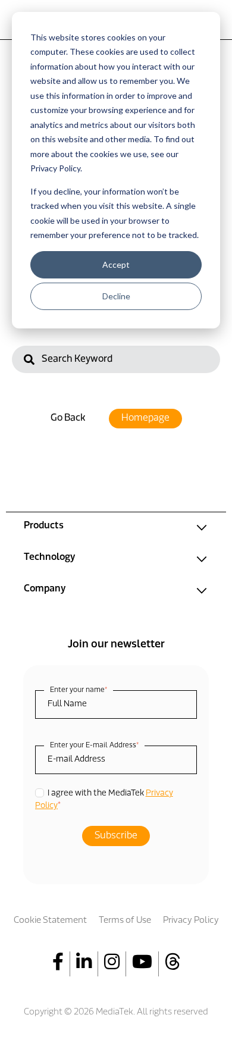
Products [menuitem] (44, 526)
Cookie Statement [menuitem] (50, 920)
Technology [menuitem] (49, 557)
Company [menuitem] (44, 589)
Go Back (68, 418)
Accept (116, 264)
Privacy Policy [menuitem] (191, 920)
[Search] (29, 361)
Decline (116, 296)
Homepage (145, 418)
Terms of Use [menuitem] (125, 920)
